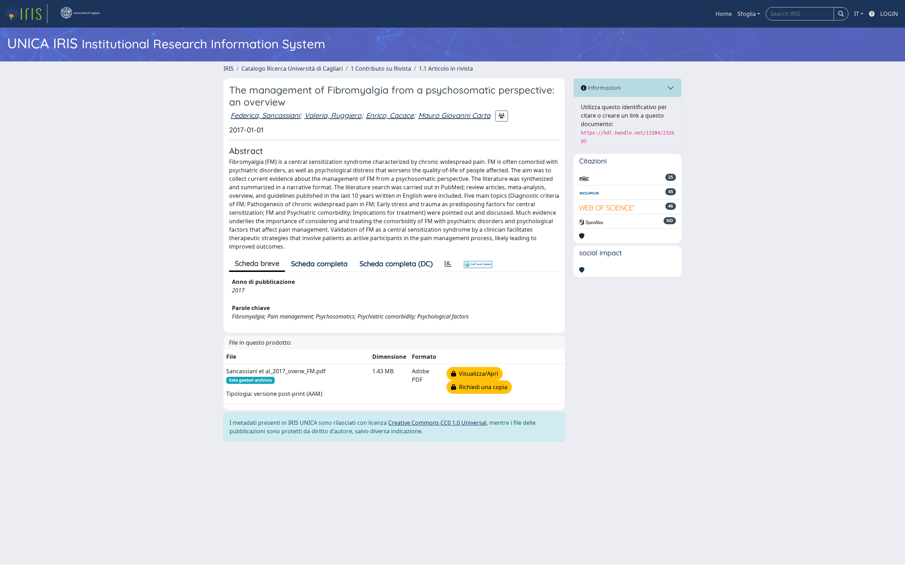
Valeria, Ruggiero (332, 115)
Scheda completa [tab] (319, 263)
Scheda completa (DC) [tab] (396, 263)
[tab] (448, 263)
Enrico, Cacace (390, 115)
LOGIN (889, 14)
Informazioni (603, 87)
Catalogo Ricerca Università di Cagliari (292, 68)
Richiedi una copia (481, 387)
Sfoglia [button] (746, 14)
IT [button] (856, 14)
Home (724, 14)
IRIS (228, 68)
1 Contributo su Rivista (381, 68)
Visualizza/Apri (477, 373)
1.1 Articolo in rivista (446, 68)
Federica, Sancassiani (265, 115)
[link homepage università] (80, 13)
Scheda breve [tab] (257, 263)
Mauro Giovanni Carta (454, 115)
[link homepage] (25, 13)
